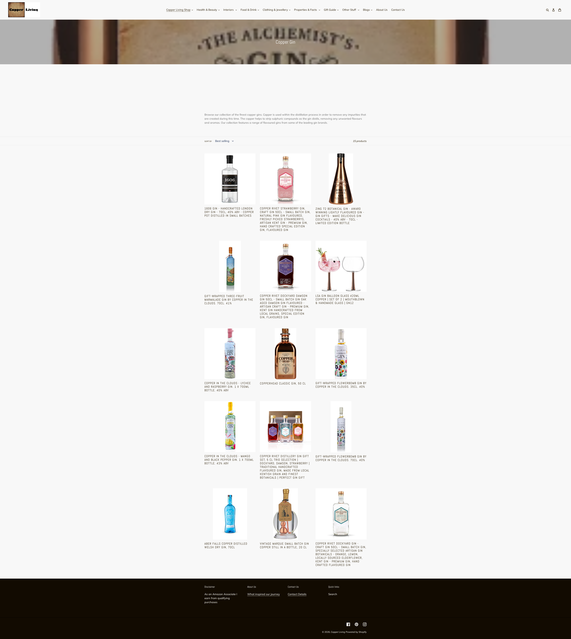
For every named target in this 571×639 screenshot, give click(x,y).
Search (332, 594)
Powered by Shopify (356, 632)
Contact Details (297, 594)
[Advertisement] (285, 90)
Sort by (208, 141)
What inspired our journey (263, 594)
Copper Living (338, 632)
